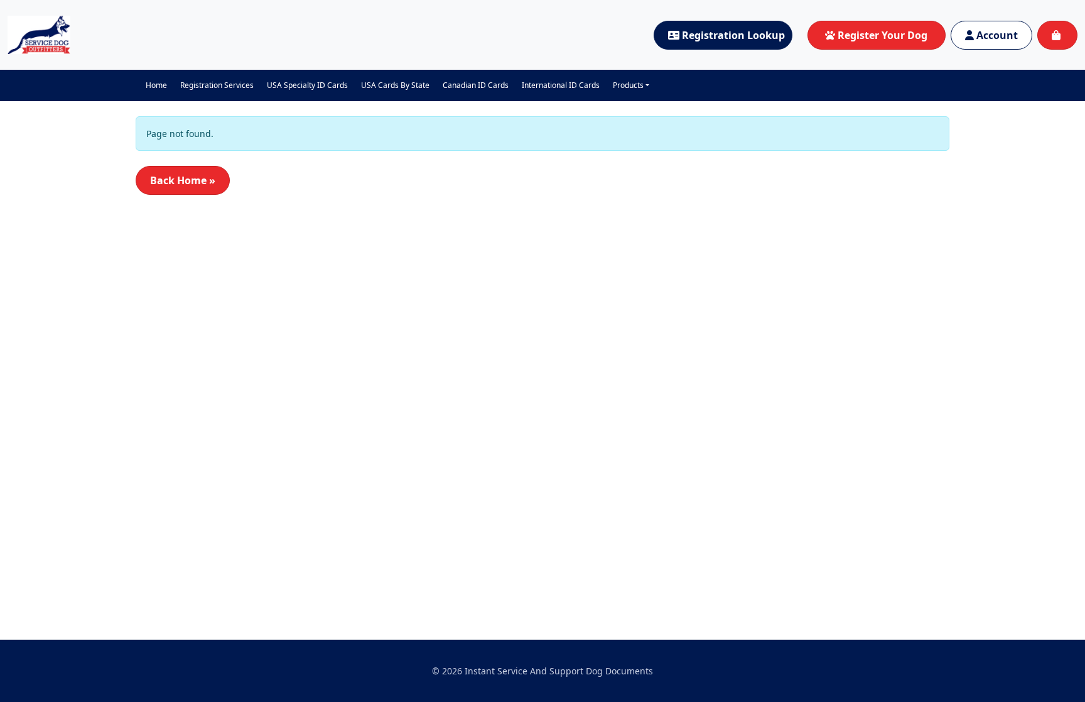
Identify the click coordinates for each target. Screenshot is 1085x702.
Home (156, 85)
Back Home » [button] (182, 180)
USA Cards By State (395, 85)
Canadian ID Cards (476, 85)
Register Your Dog (882, 35)
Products (628, 85)
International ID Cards (561, 85)
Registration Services (217, 85)
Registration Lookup (733, 35)
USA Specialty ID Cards (307, 85)
